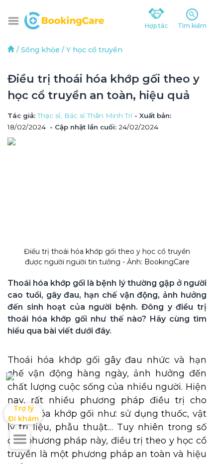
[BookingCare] (64, 19)
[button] (13, 21)
